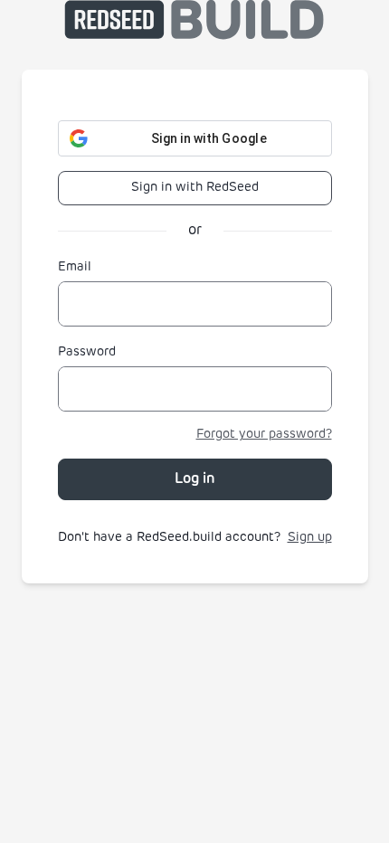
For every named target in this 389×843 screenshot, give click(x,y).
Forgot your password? (264, 434)
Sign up (310, 538)
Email (74, 267)
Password (87, 352)
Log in (195, 479)
